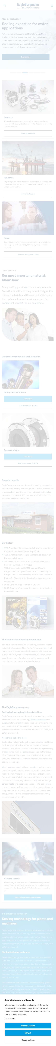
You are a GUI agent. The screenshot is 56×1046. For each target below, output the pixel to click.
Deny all (28, 1032)
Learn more (10, 1018)
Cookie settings (28, 1040)
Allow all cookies (28, 1025)
